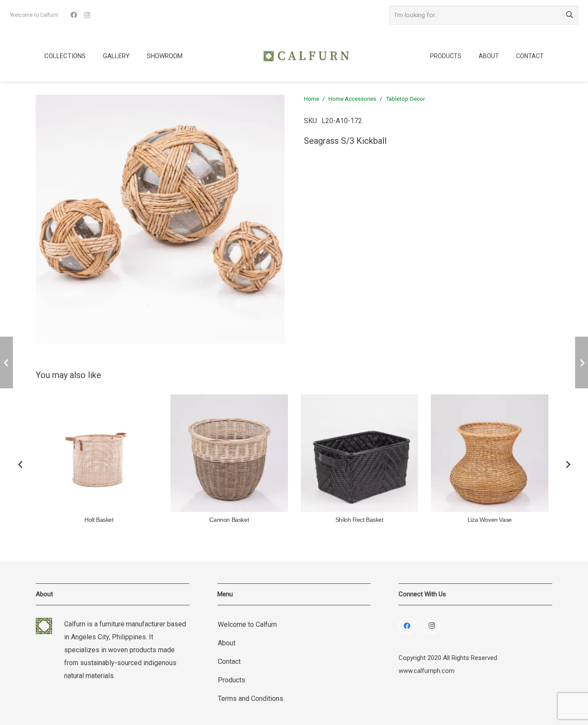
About (226, 643)
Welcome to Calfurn (247, 624)
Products (231, 680)
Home (311, 98)
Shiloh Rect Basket (359, 520)
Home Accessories (352, 98)
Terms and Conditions (250, 698)
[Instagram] (86, 15)
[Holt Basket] (99, 453)
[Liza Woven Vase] (489, 453)
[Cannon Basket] (229, 453)
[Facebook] (74, 15)
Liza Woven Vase (489, 520)
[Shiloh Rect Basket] (359, 453)
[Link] (306, 56)
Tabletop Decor (405, 98)
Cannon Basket (229, 520)
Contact (229, 661)
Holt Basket (99, 520)
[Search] (569, 15)
